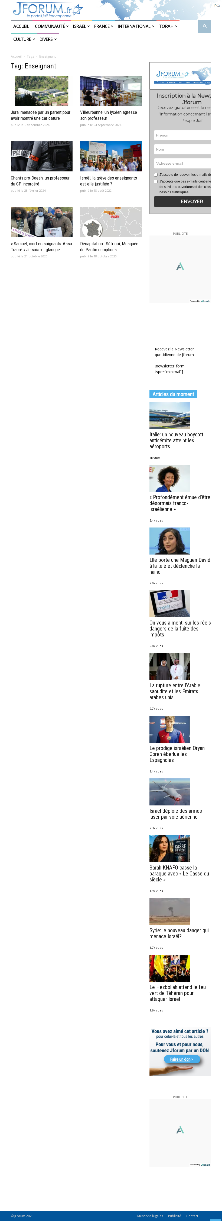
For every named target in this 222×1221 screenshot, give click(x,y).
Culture (22, 39)
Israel (79, 26)
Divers (46, 39)
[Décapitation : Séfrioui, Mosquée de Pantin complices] (111, 222)
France (101, 26)
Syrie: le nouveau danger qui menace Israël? (179, 933)
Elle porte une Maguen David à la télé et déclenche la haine (179, 566)
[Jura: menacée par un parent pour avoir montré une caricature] (42, 91)
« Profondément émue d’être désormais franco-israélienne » (179, 503)
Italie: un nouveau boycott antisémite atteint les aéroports (176, 440)
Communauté (50, 26)
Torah (166, 26)
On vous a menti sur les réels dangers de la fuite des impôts (180, 628)
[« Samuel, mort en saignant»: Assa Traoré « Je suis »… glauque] (42, 222)
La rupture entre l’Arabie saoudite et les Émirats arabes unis (174, 691)
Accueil (21, 26)
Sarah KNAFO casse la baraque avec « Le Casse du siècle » (179, 873)
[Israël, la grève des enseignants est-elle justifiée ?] (111, 156)
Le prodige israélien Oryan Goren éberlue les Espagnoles (177, 754)
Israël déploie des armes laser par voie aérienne (175, 814)
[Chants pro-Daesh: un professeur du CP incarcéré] (42, 156)
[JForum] (111, 10)
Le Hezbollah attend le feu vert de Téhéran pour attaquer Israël (177, 993)
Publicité (174, 1216)
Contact (192, 1216)
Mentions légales (150, 1216)
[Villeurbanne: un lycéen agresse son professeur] (111, 91)
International (134, 26)
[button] (204, 26)
